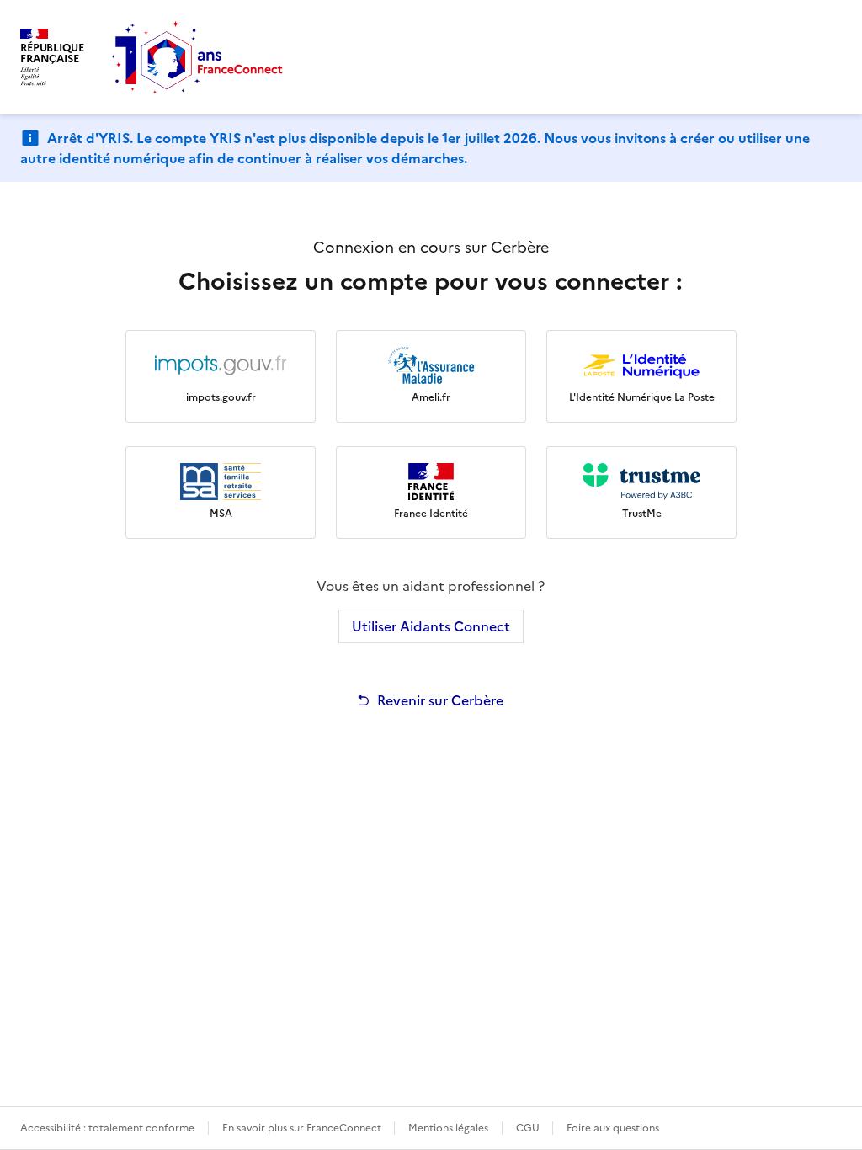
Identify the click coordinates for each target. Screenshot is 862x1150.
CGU (529, 1128)
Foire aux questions (613, 1128)
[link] (220, 376)
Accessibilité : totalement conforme (107, 1128)
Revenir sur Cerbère (440, 700)
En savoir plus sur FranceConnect (303, 1128)
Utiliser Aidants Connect (431, 626)
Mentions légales (448, 1128)
